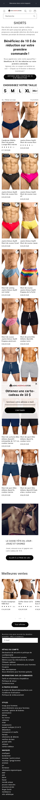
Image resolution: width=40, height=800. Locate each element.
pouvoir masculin (8, 785)
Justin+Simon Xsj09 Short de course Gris (9, 193)
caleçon (5, 744)
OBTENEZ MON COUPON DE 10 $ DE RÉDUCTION (20, 77)
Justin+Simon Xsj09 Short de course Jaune (29, 242)
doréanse (5, 768)
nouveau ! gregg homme (11, 761)
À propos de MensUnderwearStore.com (17, 690)
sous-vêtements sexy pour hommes (15, 708)
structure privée (8, 787)
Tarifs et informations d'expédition (15, 679)
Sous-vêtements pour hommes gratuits (17, 672)
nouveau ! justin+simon (11, 758)
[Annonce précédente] (4, 3)
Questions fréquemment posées (14, 657)
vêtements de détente (10, 737)
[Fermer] (36, 383)
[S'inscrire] (35, 640)
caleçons (5, 720)
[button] (4, 11)
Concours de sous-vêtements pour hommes (19, 665)
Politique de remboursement (13, 695)
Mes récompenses (9, 669)
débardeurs (6, 730)
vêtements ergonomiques (12, 770)
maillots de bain (8, 739)
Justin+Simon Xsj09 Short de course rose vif (28, 194)
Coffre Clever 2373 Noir (25, 603)
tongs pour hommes (9, 706)
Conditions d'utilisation (11, 693)
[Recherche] (34, 16)
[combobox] (20, 16)
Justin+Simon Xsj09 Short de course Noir (28, 141)
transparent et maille (10, 732)
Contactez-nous (8, 683)
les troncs (6, 718)
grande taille (7, 742)
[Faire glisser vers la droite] (24, 618)
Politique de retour (9, 681)
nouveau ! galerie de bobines (13, 710)
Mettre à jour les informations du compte (18, 660)
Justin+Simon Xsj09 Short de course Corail (10, 242)
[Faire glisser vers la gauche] (15, 618)
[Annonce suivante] (36, 3)
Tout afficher (20, 624)
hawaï (4, 780)
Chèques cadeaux (9, 662)
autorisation (6, 713)
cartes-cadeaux (8, 747)
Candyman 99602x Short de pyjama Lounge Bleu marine (9, 142)
